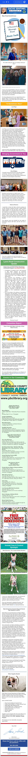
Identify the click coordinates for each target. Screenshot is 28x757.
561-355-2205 (14, 745)
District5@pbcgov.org (7, 258)
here (14, 604)
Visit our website (14, 749)
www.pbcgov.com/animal (8, 669)
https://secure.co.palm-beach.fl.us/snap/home (13, 655)
